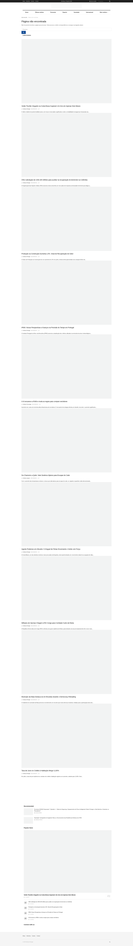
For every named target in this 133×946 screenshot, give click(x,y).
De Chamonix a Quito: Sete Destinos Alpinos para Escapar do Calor (45, 475)
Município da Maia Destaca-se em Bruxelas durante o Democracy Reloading (48, 697)
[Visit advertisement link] (68, 790)
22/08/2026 (34, 109)
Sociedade (76, 12)
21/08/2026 (35, 404)
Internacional (89, 12)
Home (26, 12)
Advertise (28, 1)
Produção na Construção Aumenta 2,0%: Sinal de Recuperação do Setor (47, 254)
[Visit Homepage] (66, 6)
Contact (36, 1)
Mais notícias (103, 12)
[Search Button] (109, 1)
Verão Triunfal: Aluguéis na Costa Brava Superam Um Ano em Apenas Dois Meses (50, 106)
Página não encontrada (33, 17)
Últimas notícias (39, 12)
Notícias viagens (26, 478)
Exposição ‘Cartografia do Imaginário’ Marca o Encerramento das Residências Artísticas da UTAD (58, 817)
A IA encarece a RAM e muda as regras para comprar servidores (44, 401)
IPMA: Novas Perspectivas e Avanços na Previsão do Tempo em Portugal (47, 328)
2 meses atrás (38, 819)
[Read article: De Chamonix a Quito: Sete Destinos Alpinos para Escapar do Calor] (66, 440)
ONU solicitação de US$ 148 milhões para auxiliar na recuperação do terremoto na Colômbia (54, 180)
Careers (32, 1)
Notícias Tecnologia (27, 404)
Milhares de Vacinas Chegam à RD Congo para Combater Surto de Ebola (47, 623)
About (24, 1)
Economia (53, 12)
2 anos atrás (38, 812)
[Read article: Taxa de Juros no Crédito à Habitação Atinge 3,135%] (66, 736)
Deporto (65, 12)
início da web (24, 17)
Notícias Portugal (26, 109)
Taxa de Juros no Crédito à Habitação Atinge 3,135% (40, 771)
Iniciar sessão (93, 1)
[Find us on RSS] (109, 942)
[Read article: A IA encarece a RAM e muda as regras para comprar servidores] (66, 366)
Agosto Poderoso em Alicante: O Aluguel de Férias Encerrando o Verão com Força (50, 549)
